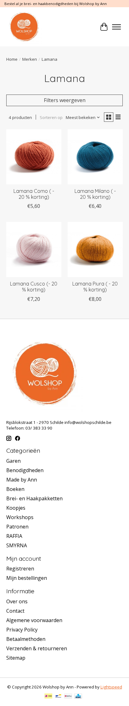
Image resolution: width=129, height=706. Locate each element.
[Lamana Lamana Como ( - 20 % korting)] (33, 156)
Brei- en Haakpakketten (34, 498)
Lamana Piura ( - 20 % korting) (95, 287)
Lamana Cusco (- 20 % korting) (33, 287)
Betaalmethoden (25, 639)
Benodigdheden (25, 470)
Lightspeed (111, 687)
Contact (15, 610)
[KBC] (78, 696)
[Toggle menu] (116, 27)
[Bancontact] (58, 696)
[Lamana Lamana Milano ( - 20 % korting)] (95, 156)
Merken (29, 59)
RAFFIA (14, 536)
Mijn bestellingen (26, 578)
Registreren (20, 568)
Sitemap (15, 657)
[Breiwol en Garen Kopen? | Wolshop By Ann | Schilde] (24, 26)
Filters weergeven (64, 100)
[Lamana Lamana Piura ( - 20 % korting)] (95, 249)
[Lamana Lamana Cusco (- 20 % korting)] (33, 249)
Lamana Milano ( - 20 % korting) (95, 194)
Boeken (15, 489)
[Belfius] (68, 696)
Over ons (17, 601)
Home (12, 59)
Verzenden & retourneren (36, 648)
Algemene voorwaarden (34, 620)
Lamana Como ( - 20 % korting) (33, 194)
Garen (13, 460)
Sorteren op (51, 117)
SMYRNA (16, 545)
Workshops (20, 517)
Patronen (17, 526)
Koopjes (15, 507)
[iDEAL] (48, 696)
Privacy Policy (22, 629)
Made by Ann (21, 479)
